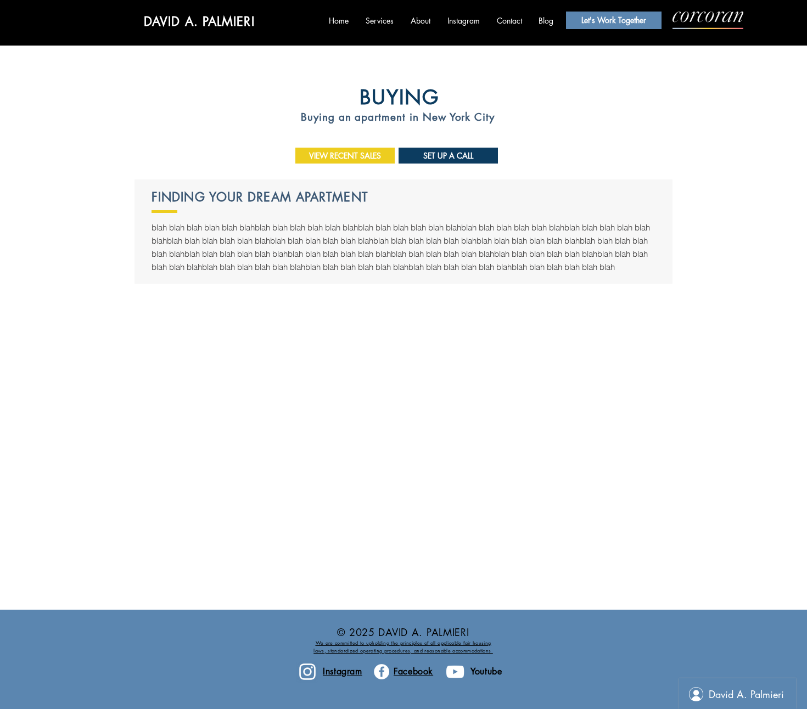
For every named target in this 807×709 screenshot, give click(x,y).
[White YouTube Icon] (455, 672)
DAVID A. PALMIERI (199, 21)
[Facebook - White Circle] (381, 671)
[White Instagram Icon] (307, 672)
